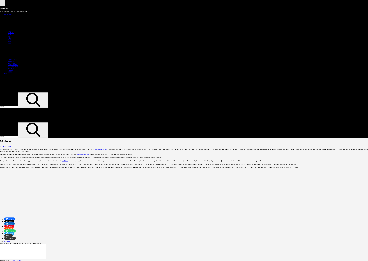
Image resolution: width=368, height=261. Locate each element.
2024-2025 (11, 33)
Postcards (10, 70)
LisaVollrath (6, 242)
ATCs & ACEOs (13, 65)
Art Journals (11, 61)
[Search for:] (9, 106)
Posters (10, 72)
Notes (5, 73)
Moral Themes (16, 260)
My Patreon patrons (83, 154)
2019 (9, 41)
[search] (29, 91)
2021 (9, 38)
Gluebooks (11, 68)
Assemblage (11, 63)
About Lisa (7, 14)
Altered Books (12, 59)
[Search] (33, 100)
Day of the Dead (13, 66)
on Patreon (65, 161)
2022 (9, 36)
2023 (9, 34)
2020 (9, 40)
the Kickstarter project (101, 149)
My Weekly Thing (5, 146)
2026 (9, 31)
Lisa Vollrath (4, 8)
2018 (9, 43)
